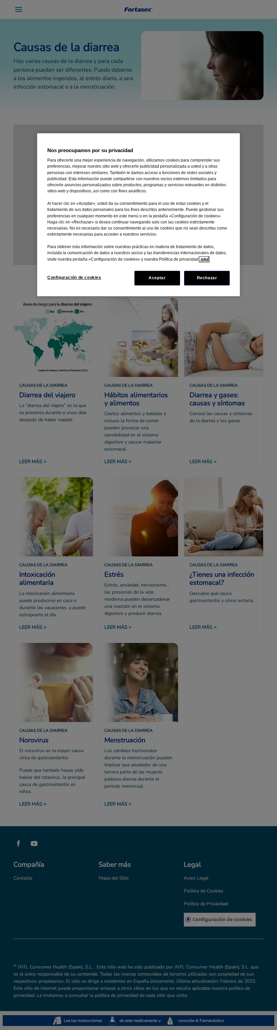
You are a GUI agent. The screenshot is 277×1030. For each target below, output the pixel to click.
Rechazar (207, 278)
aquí (204, 259)
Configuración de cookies (74, 277)
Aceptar (157, 278)
